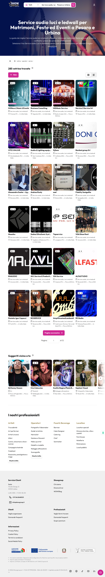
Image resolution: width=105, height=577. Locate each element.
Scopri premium (59, 521)
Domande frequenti (15, 517)
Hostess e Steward (37, 438)
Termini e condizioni (15, 538)
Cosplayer (12, 451)
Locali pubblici (81, 447)
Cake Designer (59, 431)
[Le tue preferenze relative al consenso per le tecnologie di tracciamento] (103, 433)
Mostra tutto (13, 461)
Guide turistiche (37, 431)
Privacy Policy (13, 531)
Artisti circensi (13, 435)
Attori (10, 438)
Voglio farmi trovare (61, 514)
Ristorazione (81, 444)
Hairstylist (34, 435)
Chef (55, 438)
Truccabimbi (12, 427)
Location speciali (82, 427)
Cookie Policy (13, 534)
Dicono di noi (58, 488)
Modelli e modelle (37, 445)
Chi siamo (57, 484)
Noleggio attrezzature (39, 449)
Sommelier (58, 442)
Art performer (13, 431)
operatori (24, 61)
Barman (57, 427)
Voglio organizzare (15, 514)
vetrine (19, 61)
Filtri (15, 75)
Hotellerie (80, 440)
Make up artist (36, 442)
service (30, 61)
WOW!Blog (58, 491)
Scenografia (35, 452)
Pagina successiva (52, 333)
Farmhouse (80, 437)
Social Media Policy (15, 541)
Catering (57, 435)
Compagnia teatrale (15, 447)
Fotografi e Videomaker (39, 427)
